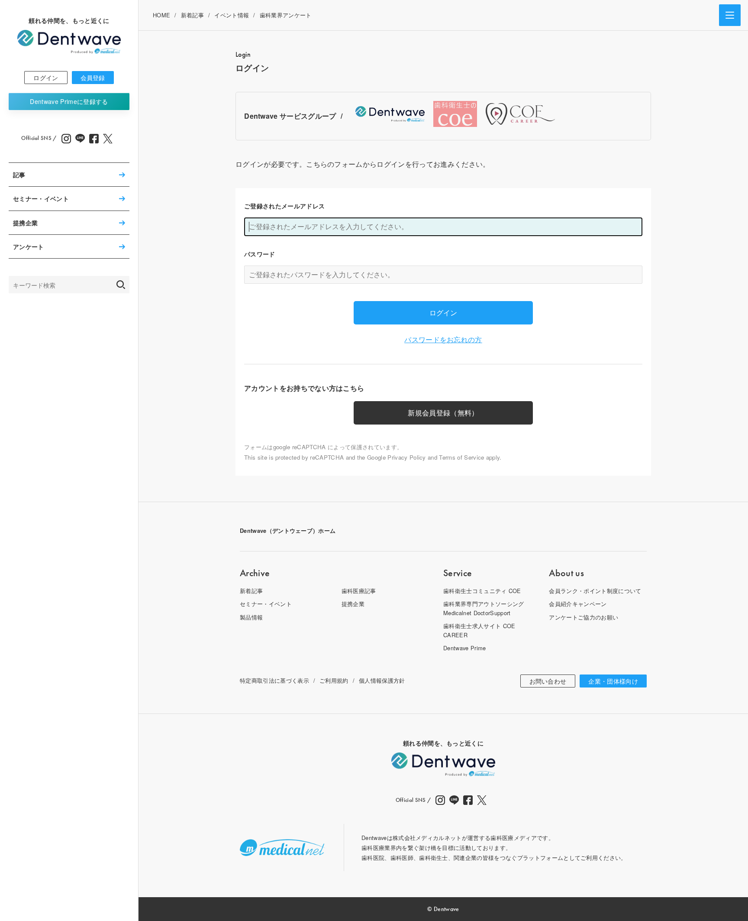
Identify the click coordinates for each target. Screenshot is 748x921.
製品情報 (251, 617)
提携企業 (25, 222)
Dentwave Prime (69, 101)
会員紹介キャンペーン (577, 604)
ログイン (45, 77)
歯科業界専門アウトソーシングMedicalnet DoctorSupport (483, 608)
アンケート (28, 246)
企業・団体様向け (613, 681)
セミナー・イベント (41, 198)
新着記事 (192, 15)
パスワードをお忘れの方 (443, 339)
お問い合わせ (548, 681)
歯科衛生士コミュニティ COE (482, 591)
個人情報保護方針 (382, 680)
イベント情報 (231, 15)
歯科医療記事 (359, 591)
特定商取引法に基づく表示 (274, 680)
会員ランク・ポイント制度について (595, 591)
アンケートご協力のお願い (583, 617)
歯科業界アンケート (286, 15)
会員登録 (93, 77)
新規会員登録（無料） (443, 413)
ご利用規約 (333, 680)
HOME (161, 15)
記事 (19, 174)
